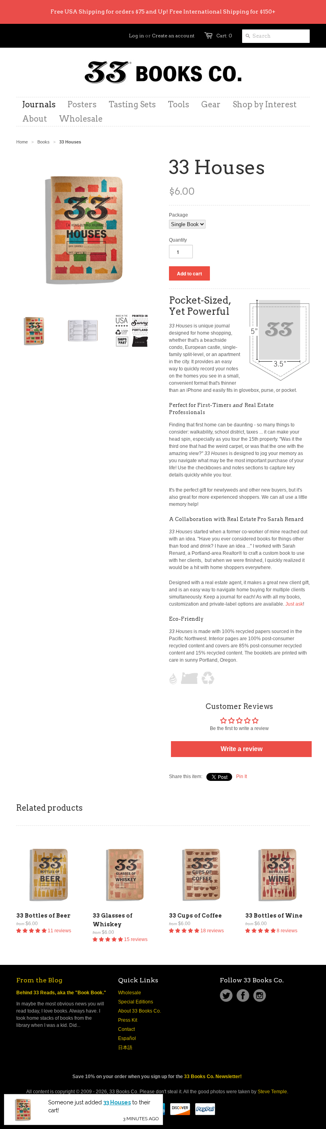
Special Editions (135, 1002)
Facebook (243, 995)
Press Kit (127, 1020)
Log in (136, 36)
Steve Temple (272, 1091)
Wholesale (129, 992)
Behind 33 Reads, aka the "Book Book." (61, 992)
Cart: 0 (224, 36)
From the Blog (39, 980)
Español (127, 1038)
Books (43, 141)
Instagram (259, 995)
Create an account (173, 36)
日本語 (125, 1047)
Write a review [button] (241, 749)
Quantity (178, 240)
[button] (32, 930)
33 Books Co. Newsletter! (213, 1076)
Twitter (226, 995)
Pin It (241, 776)
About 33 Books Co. (139, 1011)
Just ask (294, 604)
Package (178, 215)
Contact (126, 1029)
